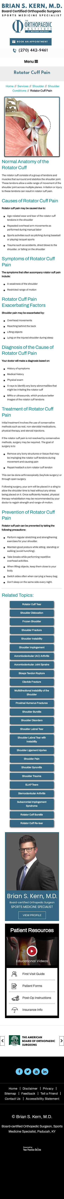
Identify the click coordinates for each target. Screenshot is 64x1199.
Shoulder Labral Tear (31, 729)
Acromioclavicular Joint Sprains (31, 664)
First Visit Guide (33, 974)
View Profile (32, 915)
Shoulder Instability (31, 638)
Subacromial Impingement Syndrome (31, 804)
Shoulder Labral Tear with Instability (32, 739)
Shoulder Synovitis (31, 767)
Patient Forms (32, 986)
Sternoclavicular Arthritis (31, 793)
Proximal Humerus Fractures (32, 703)
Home (10, 86)
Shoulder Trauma (31, 776)
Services (22, 86)
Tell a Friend (49, 1093)
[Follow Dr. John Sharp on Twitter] (27, 1071)
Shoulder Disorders (31, 720)
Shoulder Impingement (31, 647)
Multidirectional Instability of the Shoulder (31, 692)
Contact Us (13, 1098)
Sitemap (10, 1093)
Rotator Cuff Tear (31, 604)
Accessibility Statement (42, 1098)
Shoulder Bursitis (31, 711)
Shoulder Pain (31, 759)
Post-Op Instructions (36, 998)
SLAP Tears (31, 784)
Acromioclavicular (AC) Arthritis (31, 656)
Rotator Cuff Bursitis (31, 814)
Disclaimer (30, 1088)
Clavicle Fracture (31, 682)
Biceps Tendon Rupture (32, 673)
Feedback (28, 1093)
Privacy (48, 1088)
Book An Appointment (32, 42)
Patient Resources (32, 930)
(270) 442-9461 (33, 50)
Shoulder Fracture (32, 630)
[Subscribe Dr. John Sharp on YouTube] (36, 1071)
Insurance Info (32, 1009)
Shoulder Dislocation (31, 613)
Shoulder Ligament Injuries (32, 750)
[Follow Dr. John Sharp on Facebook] (19, 1071)
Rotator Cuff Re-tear (31, 823)
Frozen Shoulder (31, 621)
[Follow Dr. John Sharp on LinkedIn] (44, 1071)
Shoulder (38, 86)
